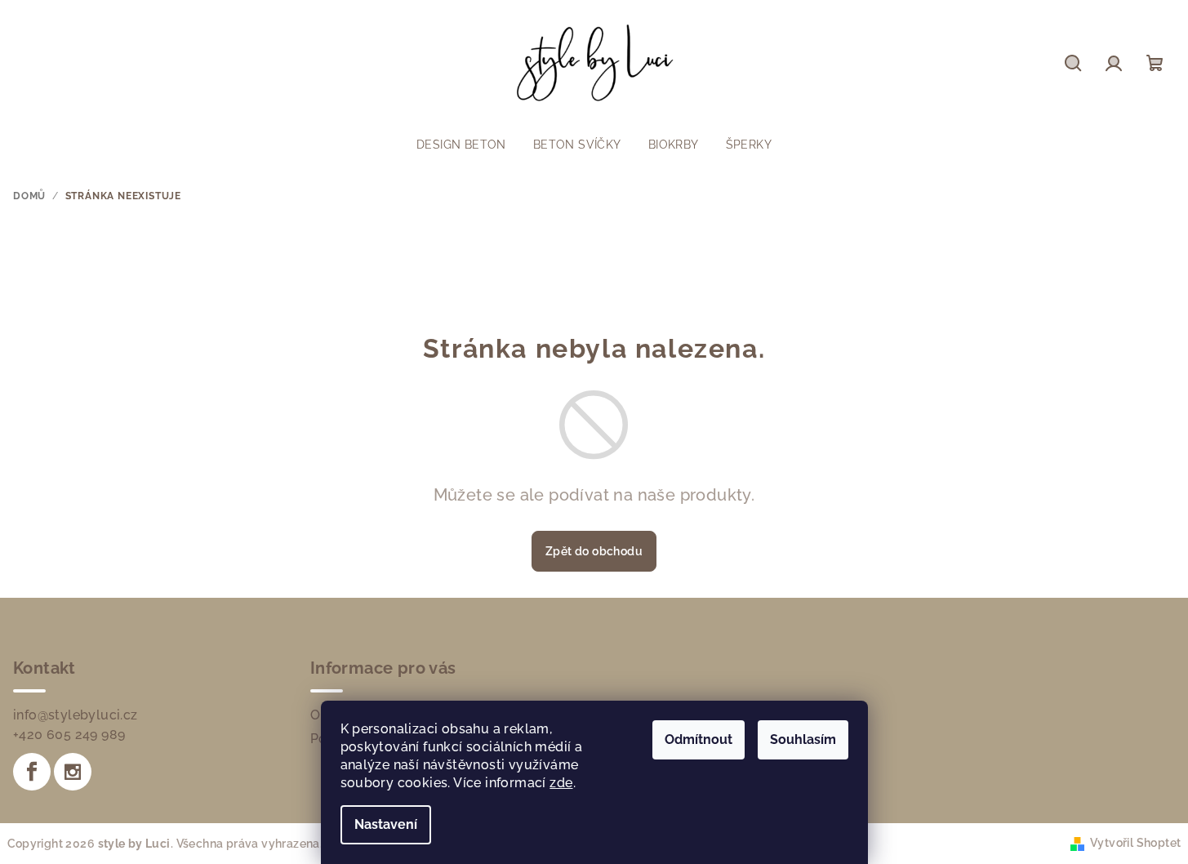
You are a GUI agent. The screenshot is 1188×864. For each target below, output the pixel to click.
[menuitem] (461, 144)
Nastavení (385, 824)
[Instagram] (72, 772)
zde (561, 783)
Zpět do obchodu (594, 551)
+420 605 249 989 (69, 734)
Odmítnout (698, 739)
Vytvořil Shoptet (1135, 842)
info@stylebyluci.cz (75, 715)
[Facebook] (32, 772)
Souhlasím (803, 739)
